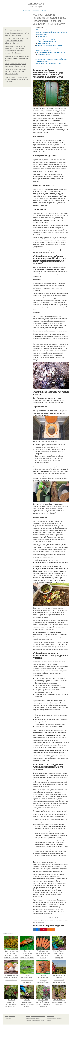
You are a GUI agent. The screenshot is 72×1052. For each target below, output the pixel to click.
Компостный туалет (54, 920)
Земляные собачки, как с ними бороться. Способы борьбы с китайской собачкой (15, 71)
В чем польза (42, 36)
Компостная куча (44, 57)
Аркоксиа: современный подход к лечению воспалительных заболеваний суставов (16, 41)
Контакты (28, 1016)
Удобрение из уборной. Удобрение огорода (51, 52)
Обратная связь (50, 1016)
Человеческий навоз (43, 917)
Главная (26, 10)
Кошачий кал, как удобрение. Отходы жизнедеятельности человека (49, 64)
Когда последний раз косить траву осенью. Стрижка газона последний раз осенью (17, 79)
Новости (35, 10)
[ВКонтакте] (36, 929)
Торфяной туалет (44, 54)
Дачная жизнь (36, 3)
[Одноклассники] (51, 929)
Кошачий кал (41, 922)
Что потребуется (44, 43)
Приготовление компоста (47, 41)
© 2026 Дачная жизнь (10, 1016)
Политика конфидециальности (33, 1018)
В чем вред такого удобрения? (48, 39)
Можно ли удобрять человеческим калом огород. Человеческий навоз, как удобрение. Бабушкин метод (51, 32)
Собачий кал (52, 917)
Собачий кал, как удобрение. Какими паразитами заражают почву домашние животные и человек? (50, 47)
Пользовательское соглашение (38, 1016)
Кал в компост (45, 920)
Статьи (43, 10)
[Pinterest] (43, 929)
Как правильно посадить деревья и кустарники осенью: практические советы (17, 58)
